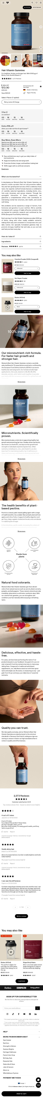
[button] (41, 27)
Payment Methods (12, 1078)
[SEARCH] (32, 2)
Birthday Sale (7, 1058)
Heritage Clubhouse (9, 1052)
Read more (5, 169)
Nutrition (27, 7)
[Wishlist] (36, 2)
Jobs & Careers (8, 1067)
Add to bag (27, 273)
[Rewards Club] (38, 1085)
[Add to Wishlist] (40, 47)
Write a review (21, 916)
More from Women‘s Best (15, 1037)
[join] (37, 1008)
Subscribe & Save (9, 1064)
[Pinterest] (30, 1014)
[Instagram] (7, 1014)
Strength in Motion (9, 1046)
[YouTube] (24, 1014)
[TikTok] (13, 1014)
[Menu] (3, 3)
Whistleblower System (10, 1073)
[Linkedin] (36, 1014)
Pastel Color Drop (9, 1055)
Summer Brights (8, 1049)
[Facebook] (19, 1014)
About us (6, 1070)
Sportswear (37, 7)
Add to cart (21, 1094)
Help (5, 1032)
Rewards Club (7, 1061)
